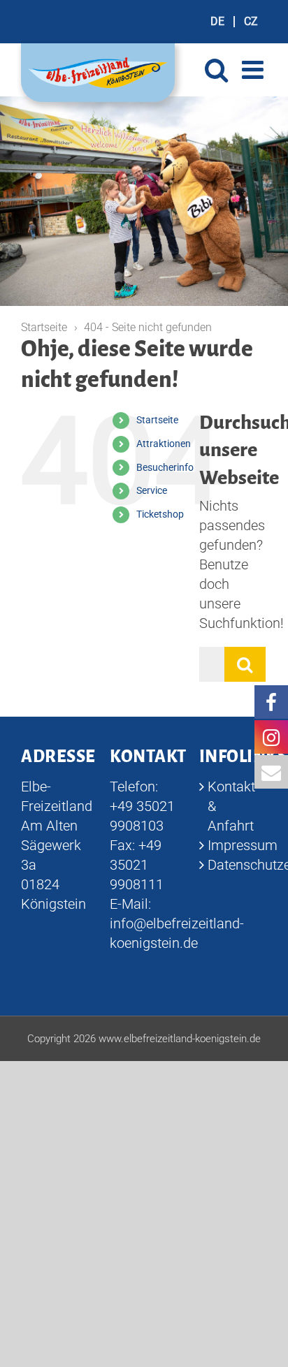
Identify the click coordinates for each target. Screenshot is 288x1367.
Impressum (234, 845)
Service (151, 490)
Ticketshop (160, 514)
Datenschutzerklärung (234, 864)
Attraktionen (163, 443)
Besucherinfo (165, 467)
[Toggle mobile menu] (254, 69)
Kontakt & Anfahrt (231, 806)
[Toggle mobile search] (216, 69)
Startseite (157, 419)
